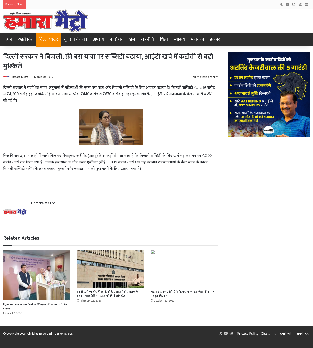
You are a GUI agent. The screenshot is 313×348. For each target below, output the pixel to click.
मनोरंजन (197, 39)
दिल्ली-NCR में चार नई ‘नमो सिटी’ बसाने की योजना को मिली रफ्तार (35, 306)
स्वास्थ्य (179, 39)
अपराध (98, 39)
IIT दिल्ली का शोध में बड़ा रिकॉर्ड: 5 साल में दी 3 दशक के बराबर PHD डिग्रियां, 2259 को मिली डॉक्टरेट (107, 293)
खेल (132, 39)
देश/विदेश (25, 39)
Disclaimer (269, 333)
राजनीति (147, 39)
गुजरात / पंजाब (75, 39)
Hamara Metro (20, 77)
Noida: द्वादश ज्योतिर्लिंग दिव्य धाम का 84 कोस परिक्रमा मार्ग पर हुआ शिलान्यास (184, 293)
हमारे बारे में (287, 333)
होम (9, 39)
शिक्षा (164, 39)
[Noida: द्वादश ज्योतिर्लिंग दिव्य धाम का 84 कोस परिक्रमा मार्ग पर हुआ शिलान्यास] (184, 269)
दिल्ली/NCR (48, 39)
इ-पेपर (215, 39)
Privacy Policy (247, 333)
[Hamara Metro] (45, 21)
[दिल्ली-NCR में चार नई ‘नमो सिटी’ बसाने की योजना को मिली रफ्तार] (36, 275)
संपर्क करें (303, 333)
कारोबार (116, 39)
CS (71, 333)
